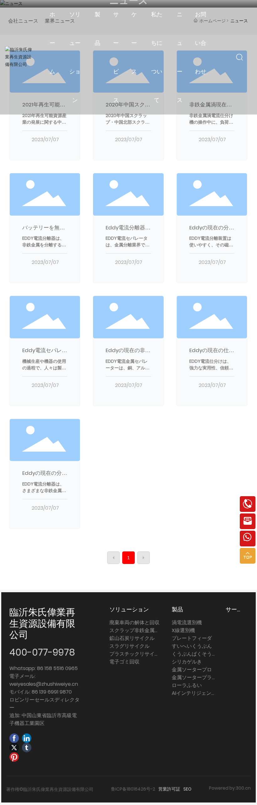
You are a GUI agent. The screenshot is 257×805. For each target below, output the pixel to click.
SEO (187, 789)
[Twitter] (14, 747)
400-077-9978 (42, 652)
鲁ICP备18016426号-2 (133, 789)
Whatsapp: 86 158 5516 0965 (43, 668)
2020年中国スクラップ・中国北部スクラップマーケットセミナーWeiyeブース (127, 125)
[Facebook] (14, 738)
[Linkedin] (26, 738)
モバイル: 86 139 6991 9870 (40, 691)
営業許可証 (169, 789)
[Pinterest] (14, 757)
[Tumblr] (26, 747)
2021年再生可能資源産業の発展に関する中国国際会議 (44, 122)
